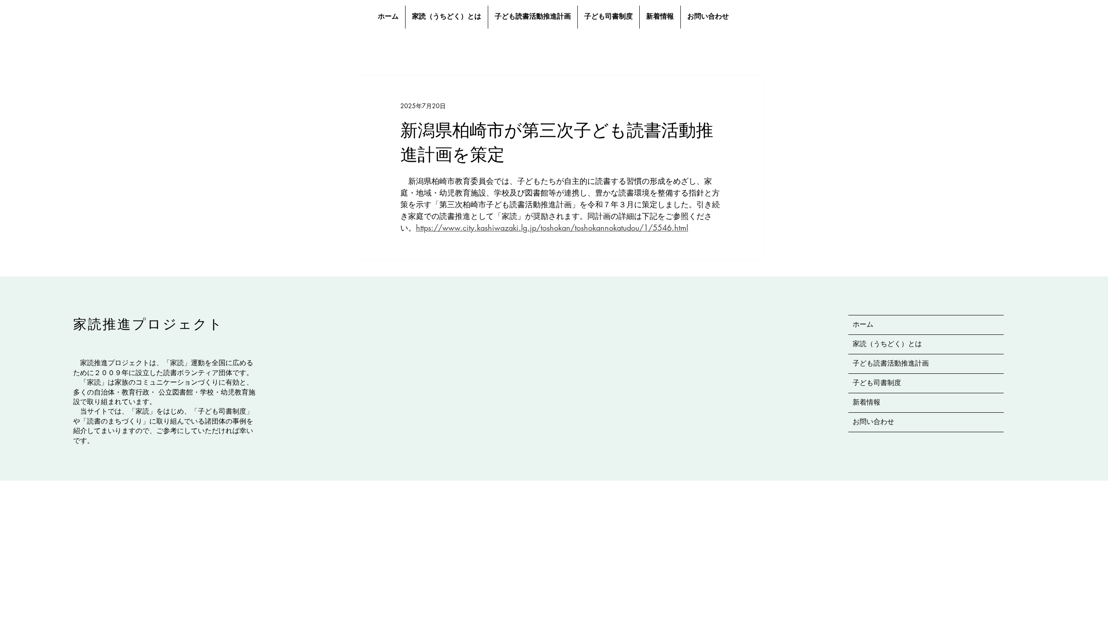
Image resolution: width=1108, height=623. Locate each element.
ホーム (863, 325)
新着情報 (866, 402)
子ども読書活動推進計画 (891, 364)
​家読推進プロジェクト (148, 324)
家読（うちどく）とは (887, 344)
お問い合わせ (873, 422)
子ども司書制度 (877, 383)
